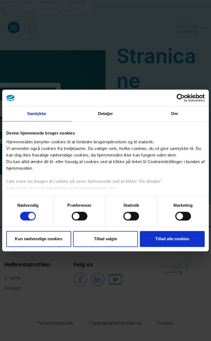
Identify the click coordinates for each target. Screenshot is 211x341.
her (113, 188)
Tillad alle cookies (172, 239)
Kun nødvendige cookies (38, 239)
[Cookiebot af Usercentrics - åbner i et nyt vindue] (181, 98)
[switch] (79, 216)
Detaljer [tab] (105, 113)
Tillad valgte (105, 239)
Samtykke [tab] (36, 113)
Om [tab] (174, 113)
